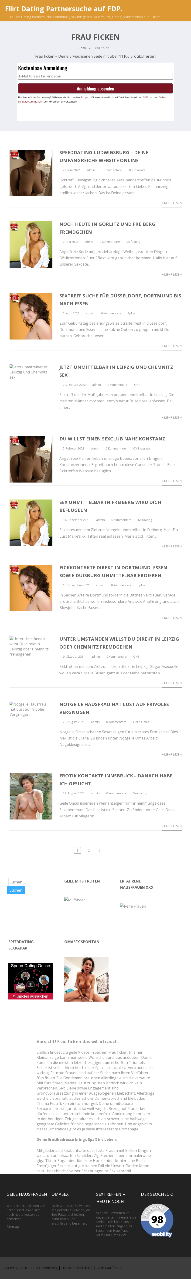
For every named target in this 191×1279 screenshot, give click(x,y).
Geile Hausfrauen (109, 1268)
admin (90, 170)
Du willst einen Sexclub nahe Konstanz (112, 439)
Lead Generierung (44, 1268)
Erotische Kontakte (75, 1268)
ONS (137, 385)
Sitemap (13, 1226)
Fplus (131, 313)
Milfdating (133, 242)
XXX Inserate (137, 170)
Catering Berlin (16, 1268)
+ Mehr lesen (172, 203)
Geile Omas (141, 722)
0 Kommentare (112, 170)
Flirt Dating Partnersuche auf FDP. (64, 8)
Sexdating (140, 793)
